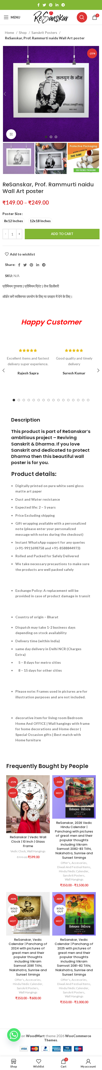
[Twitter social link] (44, 5)
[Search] (82, 17)
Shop (23, 32)
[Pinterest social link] (51, 5)
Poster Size (11, 214)
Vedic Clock (18, 851)
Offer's (65, 863)
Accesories (79, 863)
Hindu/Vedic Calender (73, 871)
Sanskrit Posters (44, 32)
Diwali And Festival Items (73, 867)
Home (10, 32)
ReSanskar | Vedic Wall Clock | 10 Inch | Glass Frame (28, 841)
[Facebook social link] (38, 5)
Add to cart (62, 234)
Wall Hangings (36, 851)
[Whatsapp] (14, 1035)
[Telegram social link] (63, 5)
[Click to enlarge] (11, 134)
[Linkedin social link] (57, 5)
